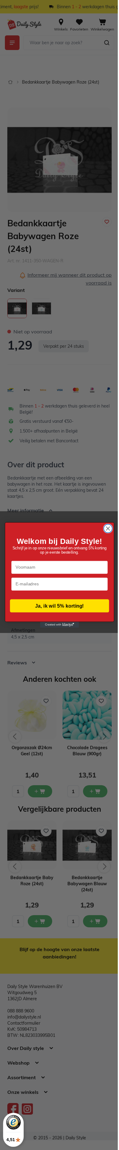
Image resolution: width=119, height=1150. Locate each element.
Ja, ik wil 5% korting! (57, 606)
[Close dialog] (105, 528)
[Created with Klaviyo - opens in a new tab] (57, 625)
